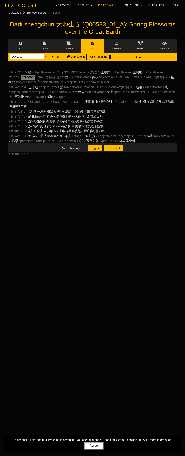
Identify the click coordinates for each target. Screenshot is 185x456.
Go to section (98, 56)
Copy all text (77, 56)
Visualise (131, 5)
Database (107, 5)
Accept (94, 445)
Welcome (63, 5)
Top (57, 56)
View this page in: (73, 148)
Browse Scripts (36, 12)
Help (174, 5)
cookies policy (136, 439)
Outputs (156, 5)
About (84, 5)
